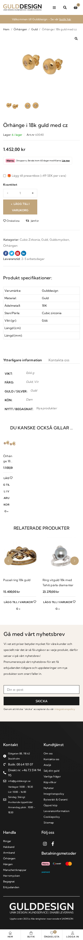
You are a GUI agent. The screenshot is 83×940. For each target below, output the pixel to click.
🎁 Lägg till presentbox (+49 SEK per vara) (36, 176)
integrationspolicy (64, 709)
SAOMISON (67, 918)
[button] (76, 38)
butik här (65, 19)
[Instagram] (45, 843)
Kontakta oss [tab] (59, 360)
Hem (6, 29)
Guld (34, 29)
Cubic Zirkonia (30, 240)
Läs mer (66, 160)
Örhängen (20, 29)
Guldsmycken (59, 240)
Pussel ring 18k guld (16, 580)
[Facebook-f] (52, 843)
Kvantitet (10, 185)
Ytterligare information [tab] (22, 360)
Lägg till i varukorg (21, 207)
